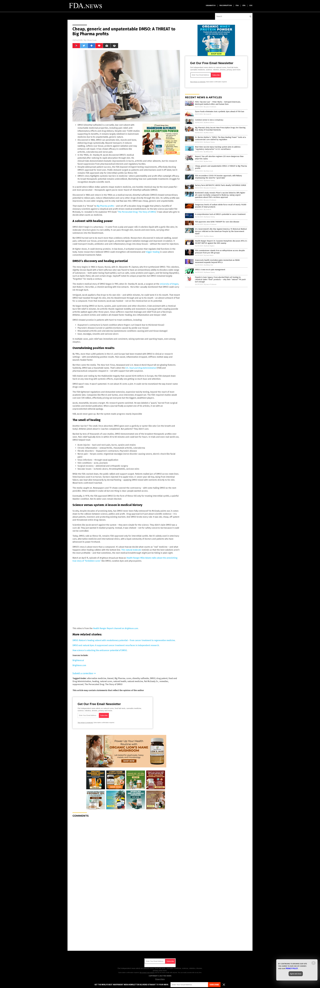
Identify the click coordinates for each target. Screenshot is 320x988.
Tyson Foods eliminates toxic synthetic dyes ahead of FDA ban (219, 111)
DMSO (152, 678)
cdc (250, 5)
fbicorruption (225, 5)
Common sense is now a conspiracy (209, 120)
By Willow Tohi (208, 152)
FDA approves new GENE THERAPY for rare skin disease (217, 222)
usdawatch (211, 5)
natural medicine (135, 681)
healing (95, 681)
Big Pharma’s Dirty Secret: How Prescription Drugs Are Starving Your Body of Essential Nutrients (220, 129)
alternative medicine (96, 678)
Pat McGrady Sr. (151, 681)
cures (128, 678)
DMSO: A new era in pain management (210, 270)
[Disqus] (126, 850)
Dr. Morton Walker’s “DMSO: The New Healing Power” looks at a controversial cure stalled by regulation (220, 138)
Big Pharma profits (105, 206)
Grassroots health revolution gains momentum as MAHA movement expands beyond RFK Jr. (217, 261)
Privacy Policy (160, 979)
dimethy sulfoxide (140, 678)
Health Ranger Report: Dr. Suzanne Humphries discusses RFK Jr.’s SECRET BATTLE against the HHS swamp (221, 242)
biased (110, 678)
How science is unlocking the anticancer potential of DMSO (99, 650)
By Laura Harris (208, 255)
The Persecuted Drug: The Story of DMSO (137, 212)
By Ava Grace (208, 161)
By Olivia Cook (208, 171)
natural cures (106, 681)
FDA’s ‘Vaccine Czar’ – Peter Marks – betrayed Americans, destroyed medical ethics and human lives (218, 103)
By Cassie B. (207, 114)
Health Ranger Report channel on (115, 628)
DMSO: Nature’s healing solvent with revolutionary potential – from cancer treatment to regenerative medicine (123, 640)
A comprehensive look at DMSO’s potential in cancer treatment (220, 214)
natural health (119, 681)
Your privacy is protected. (85, 722)
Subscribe (214, 985)
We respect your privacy (147, 972)
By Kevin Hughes (209, 246)
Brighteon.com (79, 665)
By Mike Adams (209, 132)
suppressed (78, 684)
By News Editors (209, 122)
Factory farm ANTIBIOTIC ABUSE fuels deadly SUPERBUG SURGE (220, 185)
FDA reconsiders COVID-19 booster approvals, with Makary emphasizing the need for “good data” (218, 177)
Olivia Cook (91, 40)
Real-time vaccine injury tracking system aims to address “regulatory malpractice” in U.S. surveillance (217, 148)
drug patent (162, 678)
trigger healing (153, 252)
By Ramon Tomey (209, 142)
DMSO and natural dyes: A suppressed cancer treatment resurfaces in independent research (115, 645)
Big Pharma (119, 678)
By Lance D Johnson (210, 107)
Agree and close (295, 974)
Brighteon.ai (78, 660)
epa (243, 5)
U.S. (141, 368)
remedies (163, 681)
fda (237, 5)
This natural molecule (131, 550)
